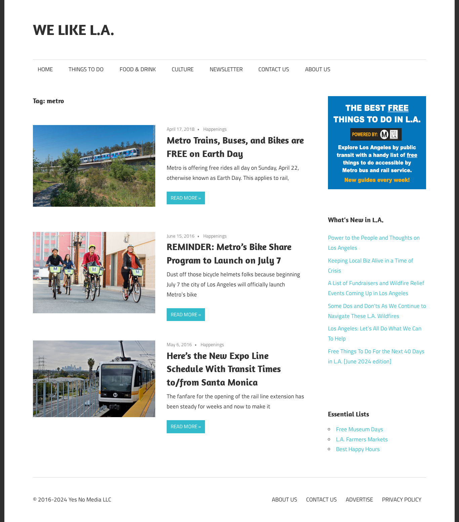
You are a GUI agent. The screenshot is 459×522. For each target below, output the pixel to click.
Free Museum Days (359, 429)
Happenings (215, 128)
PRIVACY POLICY (401, 499)
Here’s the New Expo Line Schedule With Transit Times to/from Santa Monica (224, 369)
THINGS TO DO (86, 69)
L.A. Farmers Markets (362, 439)
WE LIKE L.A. (73, 30)
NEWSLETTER (226, 69)
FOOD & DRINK (138, 69)
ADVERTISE (359, 499)
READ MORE (184, 198)
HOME (45, 69)
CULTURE (183, 69)
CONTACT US (273, 69)
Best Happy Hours (358, 449)
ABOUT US (317, 69)
